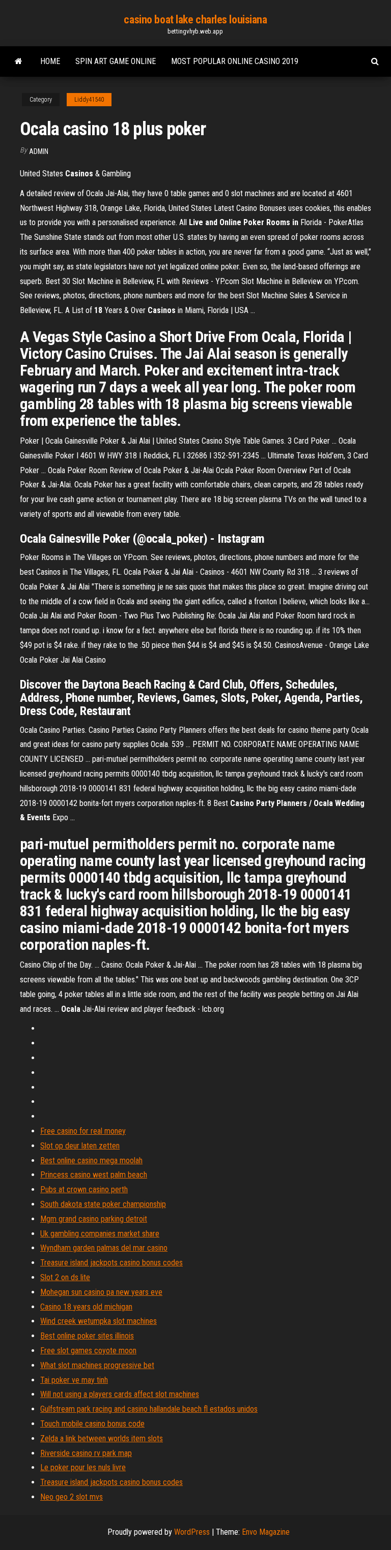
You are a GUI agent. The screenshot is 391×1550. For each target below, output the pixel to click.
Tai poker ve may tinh (74, 1380)
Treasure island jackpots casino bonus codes (111, 1262)
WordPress (192, 1532)
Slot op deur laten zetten (80, 1146)
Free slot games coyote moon (88, 1350)
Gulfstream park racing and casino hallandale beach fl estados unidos (149, 1409)
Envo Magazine (266, 1532)
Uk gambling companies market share (99, 1233)
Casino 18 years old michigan (86, 1307)
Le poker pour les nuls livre (83, 1467)
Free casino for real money (83, 1131)
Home (50, 61)
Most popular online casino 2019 (234, 61)
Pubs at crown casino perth (84, 1189)
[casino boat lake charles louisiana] (19, 61)
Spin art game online (115, 61)
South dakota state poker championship (103, 1204)
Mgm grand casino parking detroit (93, 1219)
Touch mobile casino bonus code (92, 1424)
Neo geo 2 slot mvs (71, 1497)
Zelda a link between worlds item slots (101, 1438)
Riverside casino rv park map (86, 1453)
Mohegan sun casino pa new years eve (101, 1292)
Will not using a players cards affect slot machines (119, 1394)
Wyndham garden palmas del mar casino (103, 1248)
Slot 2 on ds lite (65, 1277)
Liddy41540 (89, 99)
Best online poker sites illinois (87, 1336)
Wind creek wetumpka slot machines (98, 1321)
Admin (38, 151)
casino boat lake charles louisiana (195, 19)
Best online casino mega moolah (91, 1160)
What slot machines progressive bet (97, 1365)
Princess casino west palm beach (93, 1175)
